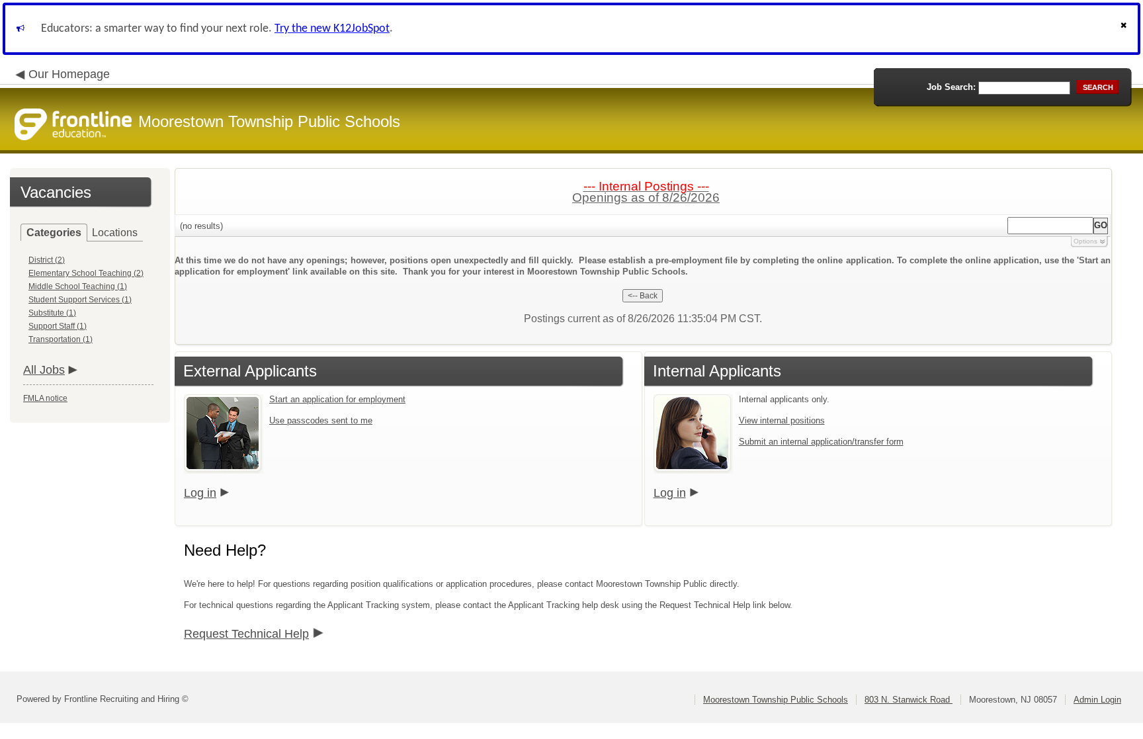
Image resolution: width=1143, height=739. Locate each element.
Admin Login (1097, 700)
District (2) (46, 260)
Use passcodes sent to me (320, 420)
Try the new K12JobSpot (332, 28)
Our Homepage (69, 74)
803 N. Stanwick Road (908, 700)
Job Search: (951, 87)
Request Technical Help (246, 634)
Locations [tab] (115, 232)
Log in (200, 493)
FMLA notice (45, 398)
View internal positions (782, 420)
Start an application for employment (337, 399)
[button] (1125, 28)
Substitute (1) (52, 313)
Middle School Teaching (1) (77, 286)
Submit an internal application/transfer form (821, 442)
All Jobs (44, 369)
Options (1085, 241)
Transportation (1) (60, 339)
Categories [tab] (53, 232)
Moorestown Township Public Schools (775, 700)
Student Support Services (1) (80, 299)
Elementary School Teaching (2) (86, 273)
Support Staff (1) (57, 326)
